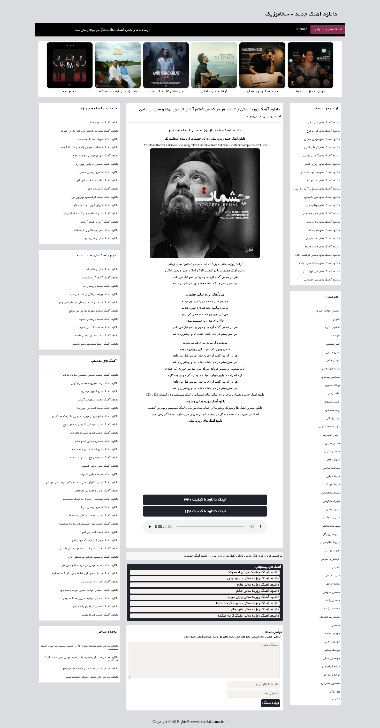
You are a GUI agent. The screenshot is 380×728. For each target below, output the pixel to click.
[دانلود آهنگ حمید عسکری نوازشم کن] (262, 65)
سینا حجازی (333, 476)
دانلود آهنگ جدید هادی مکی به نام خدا (94, 433)
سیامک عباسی (331, 468)
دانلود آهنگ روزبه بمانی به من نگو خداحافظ (247, 603)
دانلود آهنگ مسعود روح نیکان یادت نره (94, 457)
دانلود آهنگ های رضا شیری (323, 238)
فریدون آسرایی (330, 559)
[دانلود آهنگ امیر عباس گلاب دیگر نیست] (166, 65)
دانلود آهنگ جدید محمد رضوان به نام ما (93, 515)
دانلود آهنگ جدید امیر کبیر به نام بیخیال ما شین (88, 548)
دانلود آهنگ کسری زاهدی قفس (98, 172)
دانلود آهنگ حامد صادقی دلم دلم (97, 180)
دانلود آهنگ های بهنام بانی (323, 205)
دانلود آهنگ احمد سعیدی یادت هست (95, 344)
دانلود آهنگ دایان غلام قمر (101, 269)
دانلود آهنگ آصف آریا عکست (100, 277)
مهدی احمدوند (331, 633)
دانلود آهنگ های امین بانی (323, 122)
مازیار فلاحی (332, 575)
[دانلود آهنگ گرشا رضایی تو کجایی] (214, 65)
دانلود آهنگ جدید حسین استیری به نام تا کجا (90, 375)
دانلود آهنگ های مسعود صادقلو (320, 172)
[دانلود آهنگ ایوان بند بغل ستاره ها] (310, 65)
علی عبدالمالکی (331, 526)
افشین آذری (332, 327)
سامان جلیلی (332, 451)
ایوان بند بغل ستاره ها (310, 91)
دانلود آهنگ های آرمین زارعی (321, 155)
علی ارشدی (333, 509)
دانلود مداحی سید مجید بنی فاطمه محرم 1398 (89, 668)
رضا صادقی (332, 410)
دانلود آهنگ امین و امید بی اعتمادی (96, 490)
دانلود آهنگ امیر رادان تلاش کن (98, 581)
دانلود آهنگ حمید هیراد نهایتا (100, 615)
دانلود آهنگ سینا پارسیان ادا (100, 286)
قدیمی (335, 567)
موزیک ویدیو (332, 650)
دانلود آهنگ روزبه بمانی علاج (258, 585)
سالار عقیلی (332, 443)
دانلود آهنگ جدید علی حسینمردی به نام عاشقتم (88, 524)
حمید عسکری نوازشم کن (262, 91)
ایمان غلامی (333, 360)
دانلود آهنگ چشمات (195, 555)
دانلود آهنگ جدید (256, 555)
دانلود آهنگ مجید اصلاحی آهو (100, 532)
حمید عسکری (332, 402)
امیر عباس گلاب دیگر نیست (166, 91)
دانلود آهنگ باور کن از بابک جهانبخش (95, 540)
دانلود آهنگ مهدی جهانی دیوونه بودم (95, 155)
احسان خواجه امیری (328, 311)
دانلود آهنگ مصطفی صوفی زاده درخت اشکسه (89, 147)
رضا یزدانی (333, 418)
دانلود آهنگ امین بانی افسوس (99, 466)
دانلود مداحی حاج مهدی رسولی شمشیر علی (92, 677)
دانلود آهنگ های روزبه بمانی (204, 420)
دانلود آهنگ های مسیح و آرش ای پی (317, 189)
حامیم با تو (69, 91)
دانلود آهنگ (232, 131)
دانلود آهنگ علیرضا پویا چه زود (99, 391)
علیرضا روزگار (331, 534)
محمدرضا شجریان (329, 617)
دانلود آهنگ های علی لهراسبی (321, 271)
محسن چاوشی (331, 592)
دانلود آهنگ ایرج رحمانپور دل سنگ (96, 230)
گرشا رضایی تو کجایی (214, 91)
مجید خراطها (333, 584)
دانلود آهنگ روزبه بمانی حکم (257, 591)
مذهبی (335, 625)
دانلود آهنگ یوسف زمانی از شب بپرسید (94, 294)
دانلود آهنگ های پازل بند (324, 230)
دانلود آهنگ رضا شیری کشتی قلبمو (96, 335)
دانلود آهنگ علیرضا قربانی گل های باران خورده (89, 131)
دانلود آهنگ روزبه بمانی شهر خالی (254, 610)
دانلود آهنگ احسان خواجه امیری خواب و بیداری (89, 590)
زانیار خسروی (331, 435)
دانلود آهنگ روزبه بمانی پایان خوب (253, 597)
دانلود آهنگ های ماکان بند (323, 222)
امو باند (335, 335)
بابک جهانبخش (331, 368)
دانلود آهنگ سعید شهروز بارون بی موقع (93, 311)
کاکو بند (335, 699)
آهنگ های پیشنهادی (328, 30)
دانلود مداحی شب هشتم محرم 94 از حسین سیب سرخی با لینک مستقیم (79, 647)
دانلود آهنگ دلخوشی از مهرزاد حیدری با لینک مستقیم (85, 416)
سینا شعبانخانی (330, 493)
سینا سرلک (333, 484)
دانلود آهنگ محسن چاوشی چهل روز (96, 164)
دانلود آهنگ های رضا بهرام (323, 180)
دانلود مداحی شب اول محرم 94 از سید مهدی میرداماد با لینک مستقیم (81, 659)
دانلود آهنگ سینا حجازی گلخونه (99, 474)
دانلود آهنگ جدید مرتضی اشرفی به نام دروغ (90, 424)
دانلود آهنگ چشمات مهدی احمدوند (253, 572)
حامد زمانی (333, 393)
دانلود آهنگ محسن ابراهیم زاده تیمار (95, 606)
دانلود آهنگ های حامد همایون (321, 213)
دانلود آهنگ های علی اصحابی (322, 280)
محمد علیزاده (332, 608)
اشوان (336, 319)
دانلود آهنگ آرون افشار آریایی (99, 222)
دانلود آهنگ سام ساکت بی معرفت (97, 327)
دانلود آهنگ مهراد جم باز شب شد (98, 139)
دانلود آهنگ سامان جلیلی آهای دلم (96, 441)
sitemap (301, 30)
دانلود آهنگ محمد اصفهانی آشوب (98, 399)
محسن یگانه (332, 600)
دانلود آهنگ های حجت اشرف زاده (319, 263)
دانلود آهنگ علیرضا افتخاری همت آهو (95, 449)
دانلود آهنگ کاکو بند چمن (102, 189)
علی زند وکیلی (331, 517)
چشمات (218, 131)
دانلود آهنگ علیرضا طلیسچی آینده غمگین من (90, 213)
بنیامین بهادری (330, 377)
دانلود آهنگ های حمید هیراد (322, 246)
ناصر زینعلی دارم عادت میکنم (118, 91)
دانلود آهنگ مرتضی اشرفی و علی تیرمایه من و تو (88, 302)
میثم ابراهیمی (331, 666)
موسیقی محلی (331, 658)
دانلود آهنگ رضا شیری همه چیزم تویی (94, 383)
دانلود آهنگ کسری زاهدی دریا (99, 507)
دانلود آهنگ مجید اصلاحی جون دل (97, 408)
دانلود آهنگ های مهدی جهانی (322, 139)
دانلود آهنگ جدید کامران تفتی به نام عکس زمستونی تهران (82, 482)
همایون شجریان (330, 683)
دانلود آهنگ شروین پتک (103, 122)
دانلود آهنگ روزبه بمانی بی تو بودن (253, 579)
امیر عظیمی (333, 344)
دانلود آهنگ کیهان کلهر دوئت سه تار (95, 205)
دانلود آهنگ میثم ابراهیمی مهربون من (94, 197)
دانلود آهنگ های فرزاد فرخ (323, 131)
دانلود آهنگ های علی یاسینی (322, 197)
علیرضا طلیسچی (330, 542)
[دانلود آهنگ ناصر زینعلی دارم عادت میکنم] (118, 65)
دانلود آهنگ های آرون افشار (322, 164)
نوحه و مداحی (331, 675)
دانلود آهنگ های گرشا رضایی (322, 147)
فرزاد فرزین (332, 550)
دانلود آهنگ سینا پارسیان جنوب (98, 319)
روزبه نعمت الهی (329, 426)
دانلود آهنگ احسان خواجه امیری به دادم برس (90, 598)
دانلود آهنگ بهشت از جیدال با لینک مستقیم (90, 499)
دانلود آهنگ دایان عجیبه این (100, 238)
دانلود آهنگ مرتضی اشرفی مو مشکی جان (93, 557)
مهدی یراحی (332, 641)
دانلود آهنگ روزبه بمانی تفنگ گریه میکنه (248, 616)
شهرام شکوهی (331, 501)
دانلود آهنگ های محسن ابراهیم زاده (317, 255)
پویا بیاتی (334, 691)
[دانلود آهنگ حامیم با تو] (69, 65)
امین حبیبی (333, 352)
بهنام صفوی (332, 385)
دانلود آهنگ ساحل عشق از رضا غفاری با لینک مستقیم (85, 573)
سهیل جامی (332, 459)
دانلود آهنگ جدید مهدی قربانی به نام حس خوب (89, 565)
